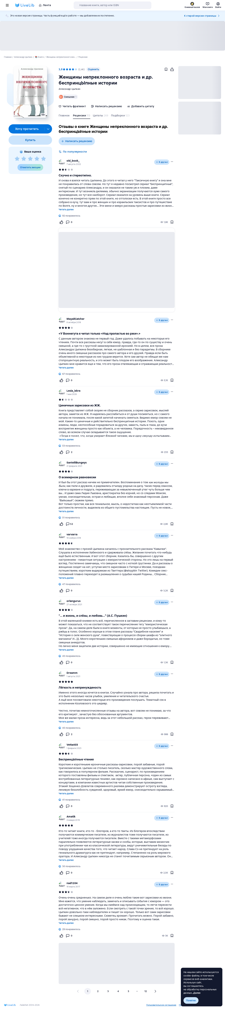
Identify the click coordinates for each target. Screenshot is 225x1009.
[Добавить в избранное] (166, 69)
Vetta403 (72, 744)
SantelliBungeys (77, 462)
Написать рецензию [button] (78, 141)
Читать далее (66, 209)
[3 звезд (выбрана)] (70, 69)
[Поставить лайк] (61, 222)
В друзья (163, 162)
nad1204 (72, 883)
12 (145, 991)
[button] (30, 92)
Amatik (71, 816)
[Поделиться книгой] (172, 69)
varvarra (72, 534)
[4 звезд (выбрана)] (73, 69)
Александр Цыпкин (69, 88)
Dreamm (72, 673)
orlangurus (74, 601)
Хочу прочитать (27, 129)
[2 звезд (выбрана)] (67, 69)
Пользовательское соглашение (161, 1005)
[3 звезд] (30, 158)
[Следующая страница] (155, 991)
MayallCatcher (75, 319)
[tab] (64, 116)
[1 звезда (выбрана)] (64, 69)
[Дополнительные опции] (48, 129)
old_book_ (73, 160)
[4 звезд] (37, 158)
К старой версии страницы (200, 15)
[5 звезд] (43, 158)
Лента (47, 5)
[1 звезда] (17, 158)
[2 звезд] (23, 158)
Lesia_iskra (73, 390)
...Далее (196, 992)
